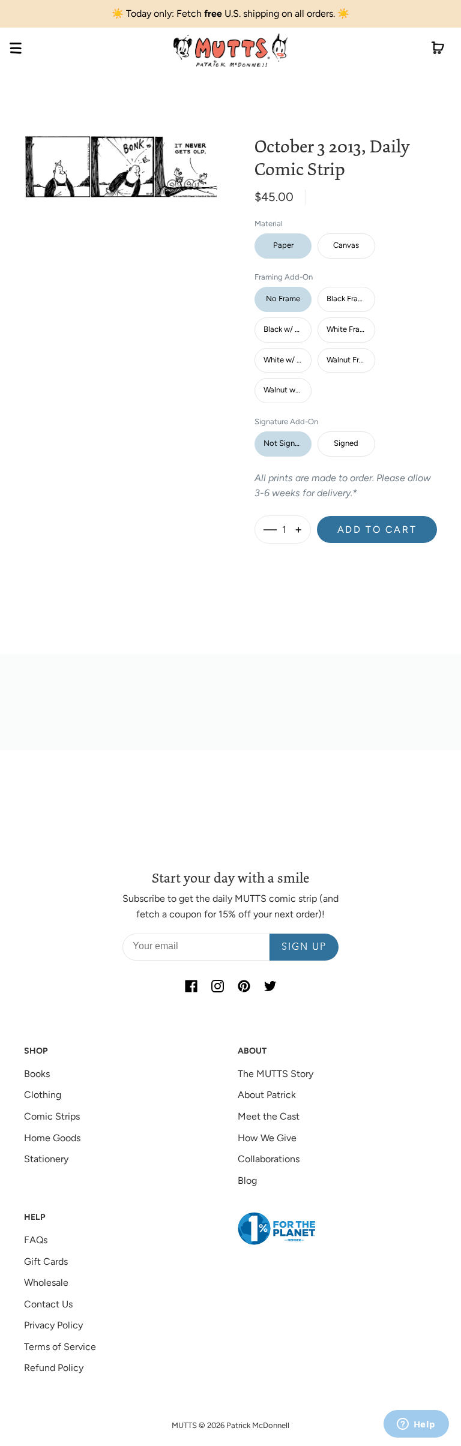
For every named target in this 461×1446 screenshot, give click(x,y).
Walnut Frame (350, 359)
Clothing (42, 1094)
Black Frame (348, 298)
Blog (247, 1180)
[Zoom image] (121, 157)
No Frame (283, 298)
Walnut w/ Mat (288, 389)
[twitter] (270, 986)
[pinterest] (243, 986)
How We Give (267, 1138)
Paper (283, 245)
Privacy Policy (53, 1325)
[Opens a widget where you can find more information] (416, 1425)
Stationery (46, 1159)
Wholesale (46, 1282)
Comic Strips (52, 1116)
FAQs (35, 1240)
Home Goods (52, 1138)
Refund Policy (53, 1367)
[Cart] (437, 50)
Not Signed (284, 443)
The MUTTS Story (275, 1073)
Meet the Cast (269, 1116)
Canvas (346, 245)
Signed (346, 443)
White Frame (348, 329)
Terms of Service (60, 1346)
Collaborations (269, 1159)
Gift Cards (46, 1261)
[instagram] (217, 986)
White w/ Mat (287, 359)
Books (37, 1073)
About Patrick (267, 1094)
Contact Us (48, 1304)
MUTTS (184, 1425)
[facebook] (191, 986)
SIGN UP (304, 947)
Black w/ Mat (286, 329)
